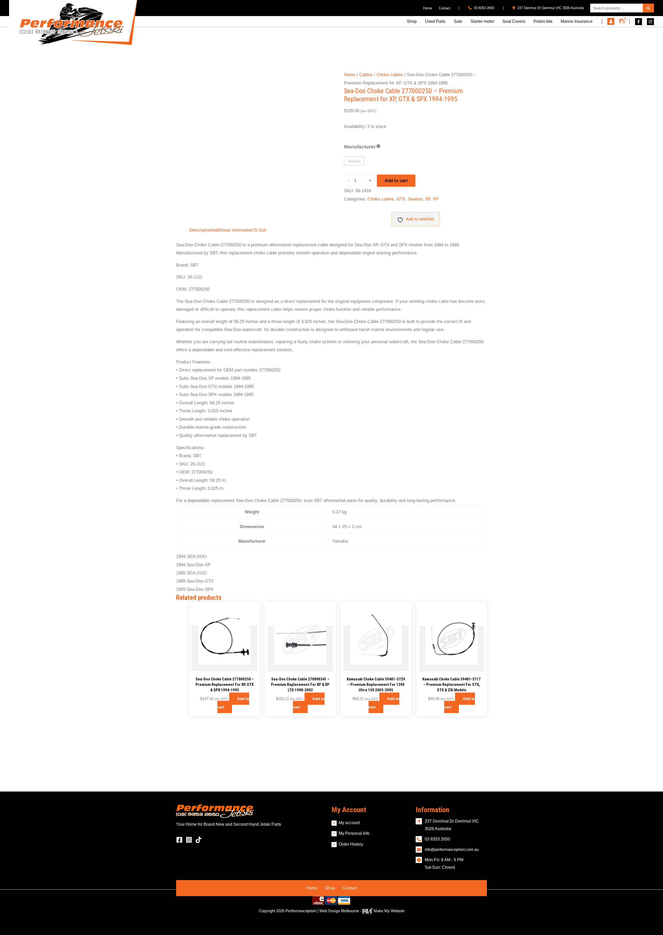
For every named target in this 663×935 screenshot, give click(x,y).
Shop (330, 888)
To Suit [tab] (259, 230)
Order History (351, 844)
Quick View (225, 666)
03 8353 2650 (483, 8)
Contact (350, 888)
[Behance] (198, 840)
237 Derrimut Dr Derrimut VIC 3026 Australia (550, 8)
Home (349, 74)
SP (427, 199)
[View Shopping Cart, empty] (621, 21)
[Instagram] (650, 21)
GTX (401, 199)
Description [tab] (200, 230)
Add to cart (396, 180)
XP (435, 199)
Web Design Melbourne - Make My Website (362, 911)
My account (349, 823)
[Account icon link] (610, 21)
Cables (366, 74)
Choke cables (390, 74)
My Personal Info (354, 833)
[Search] (648, 8)
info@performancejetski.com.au (452, 849)
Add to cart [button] (233, 702)
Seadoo (415, 199)
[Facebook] (638, 21)
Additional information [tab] (232, 230)
